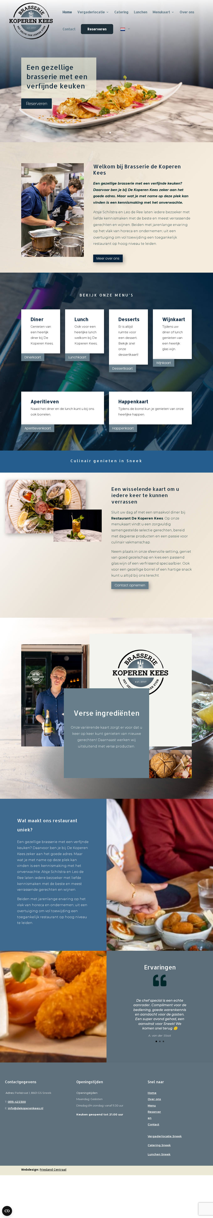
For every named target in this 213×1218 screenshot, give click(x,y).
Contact (69, 29)
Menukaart (161, 12)
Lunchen (140, 12)
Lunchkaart (77, 357)
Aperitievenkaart (38, 428)
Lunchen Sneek (159, 1154)
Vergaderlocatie (91, 12)
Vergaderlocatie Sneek (165, 1136)
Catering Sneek (159, 1145)
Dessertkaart (122, 368)
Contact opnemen (130, 585)
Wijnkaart (163, 362)
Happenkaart (123, 428)
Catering (121, 12)
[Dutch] (125, 34)
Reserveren (97, 29)
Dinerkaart (33, 357)
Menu (152, 1105)
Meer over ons (108, 258)
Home (152, 1092)
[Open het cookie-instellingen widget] (7, 1211)
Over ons (187, 12)
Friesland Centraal (53, 1169)
